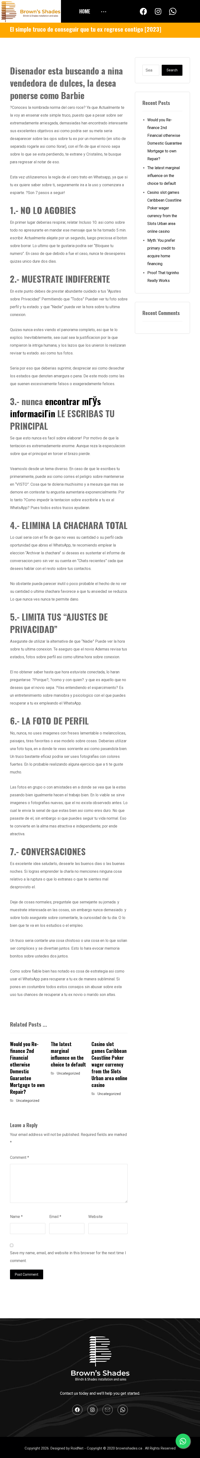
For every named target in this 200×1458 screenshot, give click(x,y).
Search (172, 70)
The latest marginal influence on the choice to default (163, 176)
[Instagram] (158, 11)
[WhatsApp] (172, 11)
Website (95, 1216)
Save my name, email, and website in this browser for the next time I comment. (68, 1257)
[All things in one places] (30, 11)
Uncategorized (27, 1101)
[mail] (107, 1410)
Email (55, 1216)
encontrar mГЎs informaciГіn (55, 407)
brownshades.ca (129, 1448)
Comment (19, 1157)
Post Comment (26, 1274)
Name (16, 1216)
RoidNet (77, 1448)
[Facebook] (143, 11)
